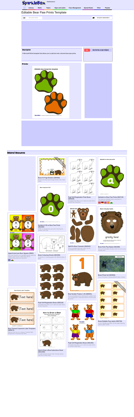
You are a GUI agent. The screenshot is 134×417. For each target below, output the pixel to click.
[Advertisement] (67, 34)
